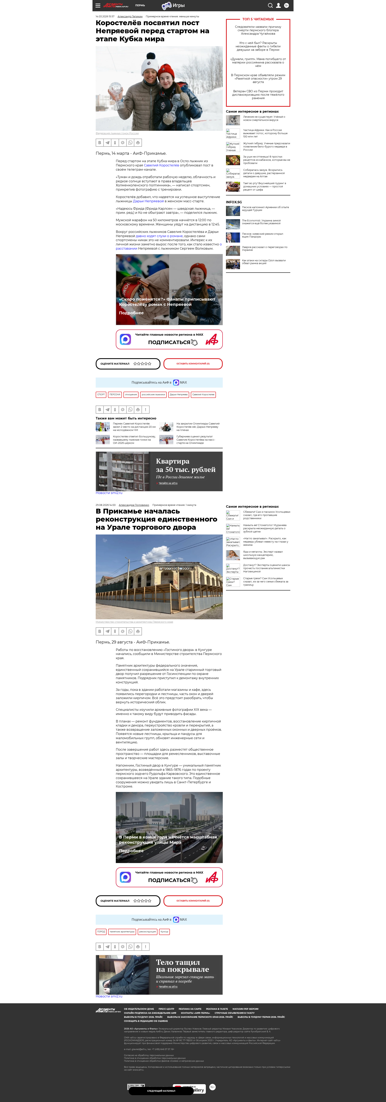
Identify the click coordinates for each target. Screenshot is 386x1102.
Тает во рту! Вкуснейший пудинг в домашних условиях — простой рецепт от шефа (264, 186)
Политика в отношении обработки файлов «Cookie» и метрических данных (164, 1061)
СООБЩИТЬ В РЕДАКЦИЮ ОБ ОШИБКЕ (146, 1021)
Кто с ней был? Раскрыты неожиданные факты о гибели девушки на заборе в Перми (258, 46)
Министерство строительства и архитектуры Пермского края (134, 621)
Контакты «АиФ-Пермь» (195, 1013)
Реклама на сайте (190, 1009)
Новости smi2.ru (109, 493)
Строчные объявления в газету (235, 1013)
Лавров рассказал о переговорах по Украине (264, 248)
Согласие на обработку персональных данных (149, 1055)
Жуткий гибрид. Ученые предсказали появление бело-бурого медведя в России (266, 146)
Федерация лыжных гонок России (117, 133)
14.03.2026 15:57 (105, 16)
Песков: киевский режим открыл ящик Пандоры (262, 235)
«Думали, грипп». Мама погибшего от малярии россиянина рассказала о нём (258, 62)
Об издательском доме (139, 1009)
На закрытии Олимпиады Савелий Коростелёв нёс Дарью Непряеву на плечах (198, 427)
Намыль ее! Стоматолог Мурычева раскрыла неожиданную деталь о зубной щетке (264, 528)
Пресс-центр (166, 1009)
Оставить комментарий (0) (193, 363)
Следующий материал (161, 1091)
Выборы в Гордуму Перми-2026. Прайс (261, 1017)
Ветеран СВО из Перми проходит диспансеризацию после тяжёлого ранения (258, 95)
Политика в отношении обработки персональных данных (155, 1058)
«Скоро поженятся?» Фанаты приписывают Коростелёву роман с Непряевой (167, 302)
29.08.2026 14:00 (106, 504)
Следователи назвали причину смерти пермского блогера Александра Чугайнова (258, 30)
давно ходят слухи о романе (159, 236)
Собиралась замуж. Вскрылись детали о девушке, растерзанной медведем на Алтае (264, 173)
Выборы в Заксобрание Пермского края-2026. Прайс (200, 1017)
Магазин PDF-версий (245, 1009)
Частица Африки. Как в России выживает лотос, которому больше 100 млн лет (265, 133)
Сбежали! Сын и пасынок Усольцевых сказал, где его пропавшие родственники (266, 515)
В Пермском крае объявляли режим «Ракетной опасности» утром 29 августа (258, 79)
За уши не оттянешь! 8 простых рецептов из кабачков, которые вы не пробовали (266, 160)
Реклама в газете (217, 1009)
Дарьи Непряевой (148, 201)
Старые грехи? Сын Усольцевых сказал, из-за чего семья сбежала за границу (265, 581)
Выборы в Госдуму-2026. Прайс (143, 1017)
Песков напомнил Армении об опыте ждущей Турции (265, 209)
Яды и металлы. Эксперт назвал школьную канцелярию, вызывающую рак (263, 555)
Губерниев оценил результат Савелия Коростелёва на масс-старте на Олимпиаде (196, 439)
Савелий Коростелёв (161, 165)
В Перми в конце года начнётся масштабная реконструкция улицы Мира (168, 840)
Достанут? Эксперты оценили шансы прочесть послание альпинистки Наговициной (266, 568)
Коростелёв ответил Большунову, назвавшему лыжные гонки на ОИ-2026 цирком (134, 439)
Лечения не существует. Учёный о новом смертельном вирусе (264, 118)
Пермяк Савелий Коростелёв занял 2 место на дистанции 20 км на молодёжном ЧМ (134, 427)
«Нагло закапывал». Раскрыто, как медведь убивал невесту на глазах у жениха (265, 541)
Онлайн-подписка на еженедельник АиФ (150, 1013)
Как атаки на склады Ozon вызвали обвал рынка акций (264, 262)
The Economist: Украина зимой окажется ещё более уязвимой (261, 222)
